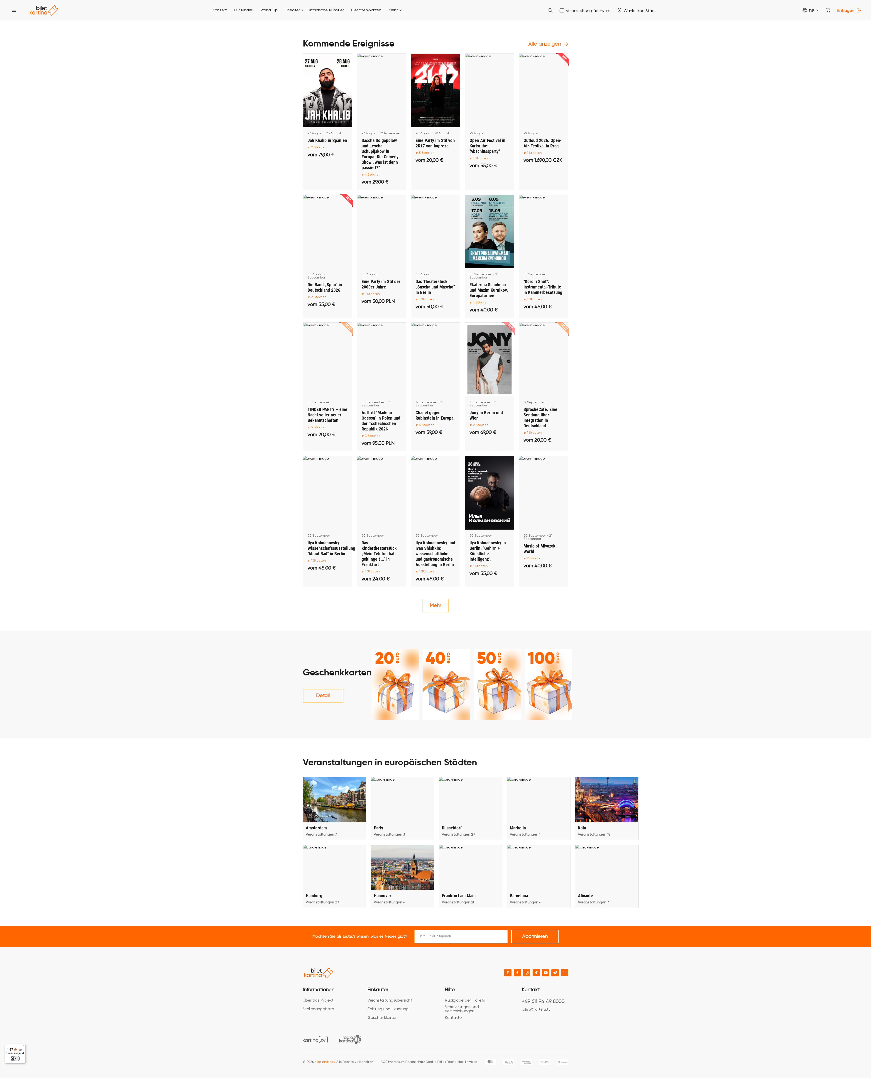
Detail (323, 695)
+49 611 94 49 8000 (543, 1001)
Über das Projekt (318, 1000)
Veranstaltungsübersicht (389, 1000)
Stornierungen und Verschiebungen (462, 1009)
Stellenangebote (318, 1009)
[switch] (15, 1058)
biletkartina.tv (325, 1061)
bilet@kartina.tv (536, 1009)
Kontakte (453, 1018)
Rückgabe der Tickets (465, 1000)
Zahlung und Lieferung (388, 1009)
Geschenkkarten (382, 1018)
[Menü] (23, 1046)
